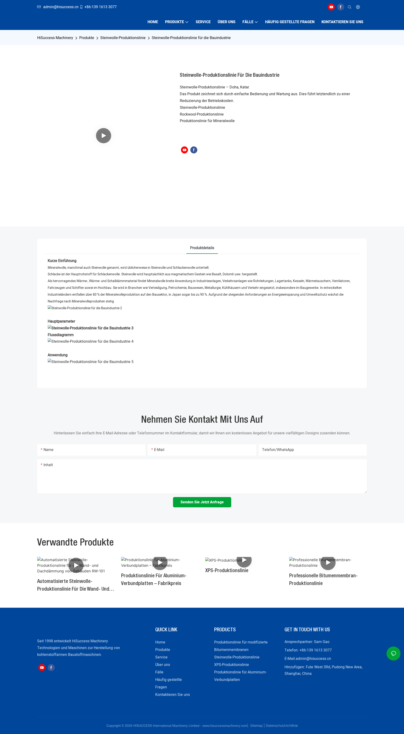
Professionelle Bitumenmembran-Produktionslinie (323, 580)
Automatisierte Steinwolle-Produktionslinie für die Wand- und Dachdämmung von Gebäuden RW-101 (73, 586)
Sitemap (256, 725)
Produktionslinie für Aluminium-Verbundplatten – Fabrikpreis (154, 580)
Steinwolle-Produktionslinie (123, 38)
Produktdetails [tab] (202, 248)
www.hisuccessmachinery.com (224, 725)
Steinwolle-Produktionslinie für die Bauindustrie (191, 38)
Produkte (86, 38)
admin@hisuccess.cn (313, 658)
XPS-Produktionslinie (226, 570)
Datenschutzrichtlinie (282, 725)
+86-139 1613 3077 (100, 7)
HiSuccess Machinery (55, 38)
